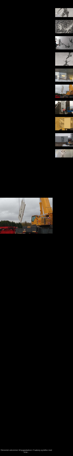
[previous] (6, 223)
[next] (47, 223)
